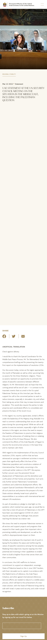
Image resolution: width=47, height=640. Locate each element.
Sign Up (23, 636)
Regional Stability (9, 74)
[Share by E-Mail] (23, 337)
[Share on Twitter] (13, 337)
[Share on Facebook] (4, 337)
